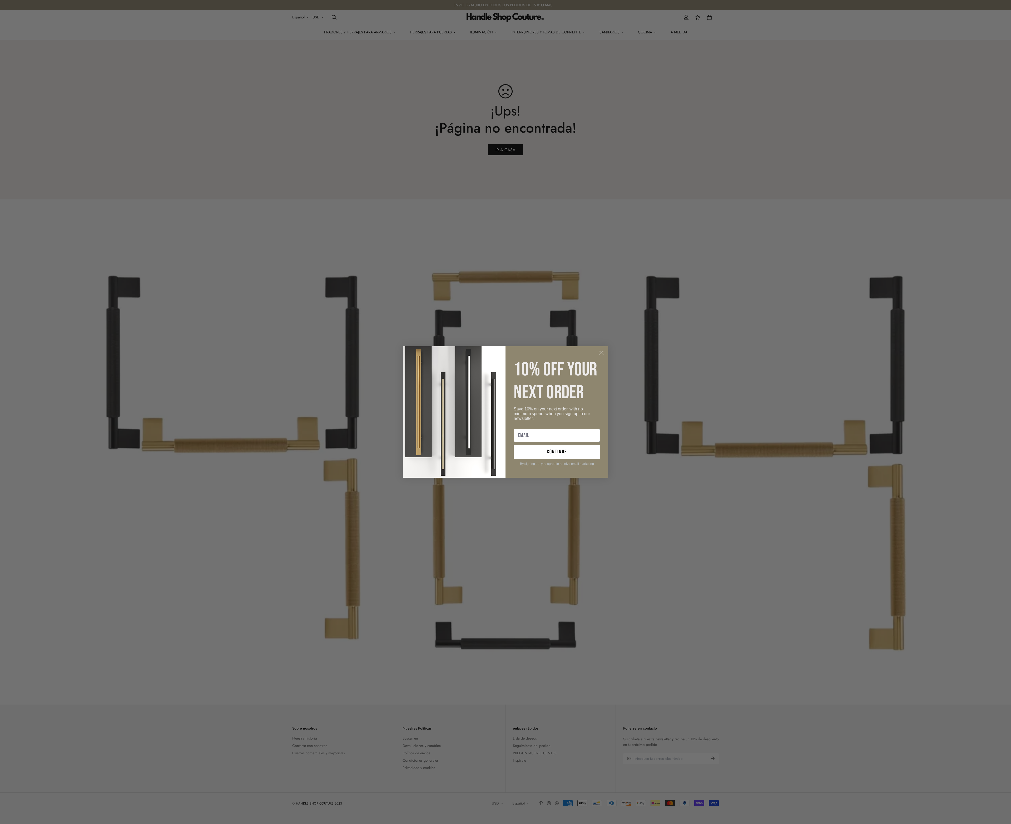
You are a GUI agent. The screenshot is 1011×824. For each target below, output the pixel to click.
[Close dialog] (601, 353)
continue (557, 452)
